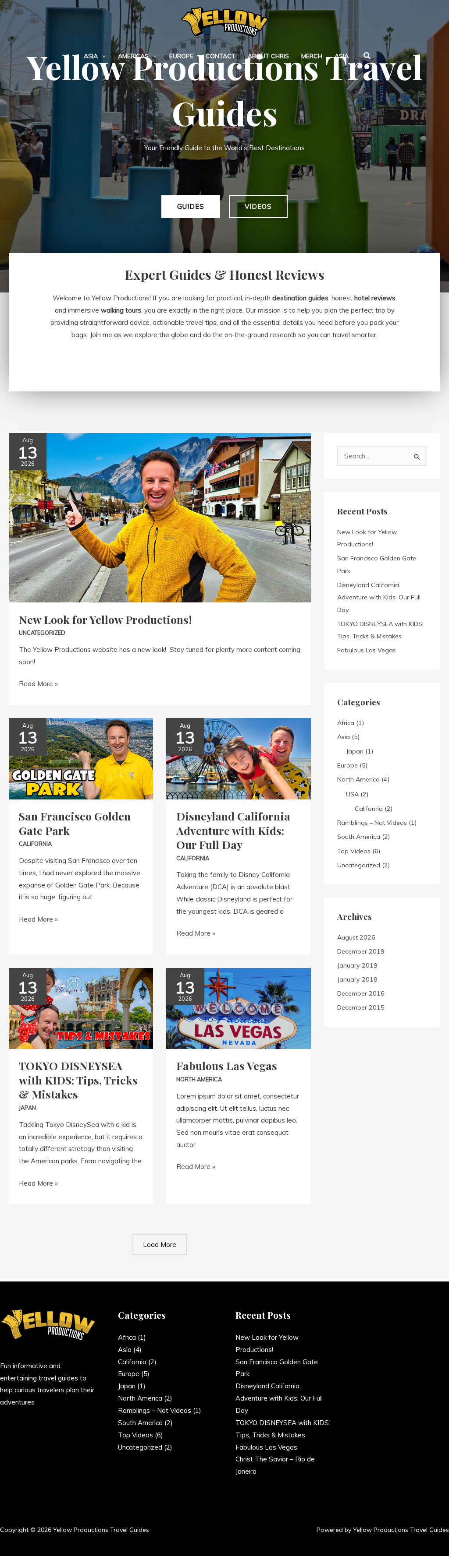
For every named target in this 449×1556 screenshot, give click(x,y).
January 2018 (357, 979)
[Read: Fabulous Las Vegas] (238, 1007)
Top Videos (354, 851)
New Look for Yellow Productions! (105, 619)
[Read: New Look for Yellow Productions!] (160, 517)
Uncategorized (42, 632)
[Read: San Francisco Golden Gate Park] (81, 758)
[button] (102, 56)
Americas (133, 56)
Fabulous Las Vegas (226, 1065)
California (35, 843)
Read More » (38, 683)
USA (352, 794)
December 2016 (361, 993)
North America (199, 1079)
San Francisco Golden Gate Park (75, 823)
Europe (181, 56)
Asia (91, 56)
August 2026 (356, 937)
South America (358, 837)
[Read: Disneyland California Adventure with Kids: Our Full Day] (238, 758)
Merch (311, 56)
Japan (27, 1107)
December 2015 (361, 1007)
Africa (345, 723)
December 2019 (361, 951)
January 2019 (357, 965)
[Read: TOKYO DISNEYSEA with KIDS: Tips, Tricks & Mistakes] (81, 1007)
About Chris (268, 56)
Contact (220, 56)
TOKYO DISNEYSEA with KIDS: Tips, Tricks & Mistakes (78, 1079)
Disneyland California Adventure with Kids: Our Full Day (233, 830)
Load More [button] (159, 1244)
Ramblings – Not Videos (372, 823)
